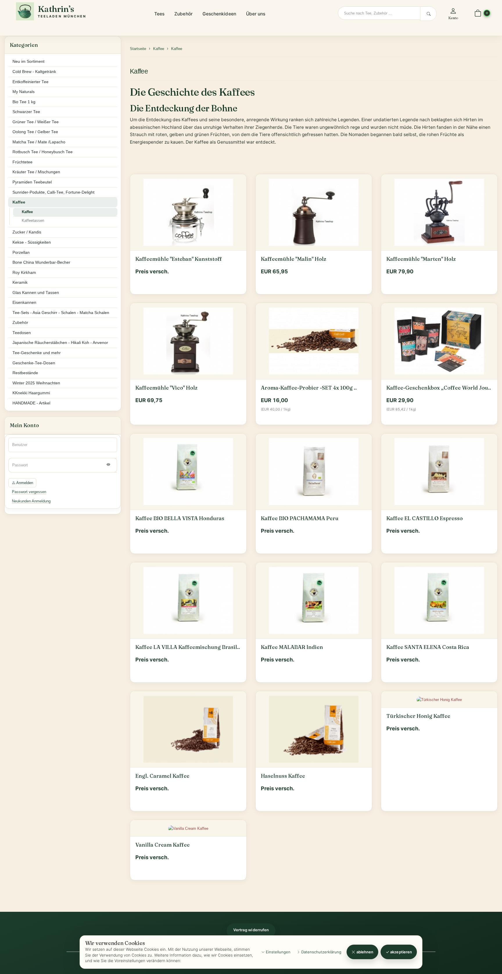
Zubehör (183, 14)
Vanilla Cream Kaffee (162, 845)
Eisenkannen (24, 302)
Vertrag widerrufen (251, 929)
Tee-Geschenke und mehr (36, 353)
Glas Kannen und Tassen (35, 292)
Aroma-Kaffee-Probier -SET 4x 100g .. (309, 388)
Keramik (20, 282)
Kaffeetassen (33, 220)
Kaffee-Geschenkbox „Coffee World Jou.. (438, 388)
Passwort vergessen (29, 492)
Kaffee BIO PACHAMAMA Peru (299, 518)
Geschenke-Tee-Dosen (33, 363)
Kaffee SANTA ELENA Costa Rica (427, 647)
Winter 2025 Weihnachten (36, 383)
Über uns (256, 14)
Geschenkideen (219, 14)
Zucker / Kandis (26, 232)
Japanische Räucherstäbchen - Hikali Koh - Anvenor (60, 342)
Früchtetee (22, 162)
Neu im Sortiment (28, 61)
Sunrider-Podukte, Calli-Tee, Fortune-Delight (53, 192)
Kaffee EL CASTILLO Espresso (424, 518)
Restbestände (25, 373)
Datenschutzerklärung (320, 952)
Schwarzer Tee (26, 112)
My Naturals (23, 92)
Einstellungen (278, 952)
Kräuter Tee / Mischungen (36, 172)
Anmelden (24, 483)
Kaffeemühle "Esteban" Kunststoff (178, 259)
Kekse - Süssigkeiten (31, 242)
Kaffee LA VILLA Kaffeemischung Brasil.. (187, 647)
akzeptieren (400, 952)
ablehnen (365, 952)
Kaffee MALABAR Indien (292, 647)
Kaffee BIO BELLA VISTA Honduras (179, 518)
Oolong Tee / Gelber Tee (35, 132)
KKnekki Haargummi (31, 393)
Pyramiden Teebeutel (32, 182)
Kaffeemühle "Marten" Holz (421, 259)
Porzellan (21, 252)
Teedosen (21, 333)
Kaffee (139, 71)
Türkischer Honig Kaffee (418, 716)
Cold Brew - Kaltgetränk (34, 71)
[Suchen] (428, 13)
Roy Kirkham (24, 272)
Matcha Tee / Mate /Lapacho (38, 142)
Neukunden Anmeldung (31, 501)
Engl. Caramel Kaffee (162, 776)
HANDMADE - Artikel (31, 403)
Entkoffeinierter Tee (30, 82)
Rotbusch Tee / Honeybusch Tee (42, 152)
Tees (159, 14)
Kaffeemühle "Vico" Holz (166, 388)
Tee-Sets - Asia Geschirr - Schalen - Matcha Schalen (60, 313)
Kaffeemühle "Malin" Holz (293, 259)
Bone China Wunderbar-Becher (41, 262)
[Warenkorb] (478, 13)
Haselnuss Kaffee (283, 776)
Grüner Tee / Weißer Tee (35, 122)
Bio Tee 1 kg (23, 102)
